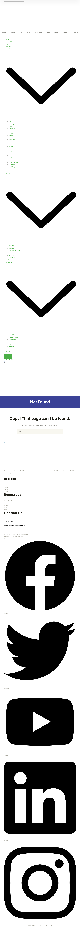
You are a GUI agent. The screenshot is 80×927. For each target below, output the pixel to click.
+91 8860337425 (8, 521)
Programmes (12, 253)
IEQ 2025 (11, 248)
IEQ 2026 (11, 246)
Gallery (8, 260)
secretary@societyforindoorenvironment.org (16, 530)
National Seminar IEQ (15, 250)
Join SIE (8, 44)
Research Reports (14, 349)
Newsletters (12, 340)
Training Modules (14, 337)
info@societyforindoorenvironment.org (14, 525)
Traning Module (8, 503)
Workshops (12, 257)
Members (9, 46)
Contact (8, 351)
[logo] (14, 14)
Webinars (11, 255)
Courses (11, 347)
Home (8, 39)
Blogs (10, 344)
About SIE (9, 42)
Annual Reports (13, 335)
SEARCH (61, 431)
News (10, 342)
